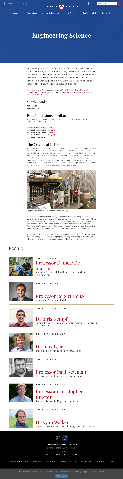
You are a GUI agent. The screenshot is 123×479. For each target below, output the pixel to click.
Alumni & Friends (70, 13)
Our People (106, 13)
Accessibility (65, 461)
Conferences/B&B (89, 13)
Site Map (112, 461)
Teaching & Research (50, 13)
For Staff (22, 3)
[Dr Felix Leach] (111, 342)
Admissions (32, 13)
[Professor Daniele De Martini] (111, 266)
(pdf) (50, 128)
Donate (91, 3)
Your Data (37, 461)
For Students (10, 3)
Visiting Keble (86, 461)
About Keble (18, 13)
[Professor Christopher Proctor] (111, 393)
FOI (76, 461)
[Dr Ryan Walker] (111, 418)
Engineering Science (68, 92)
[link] (61, 266)
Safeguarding (50, 461)
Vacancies (100, 461)
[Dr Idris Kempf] (111, 317)
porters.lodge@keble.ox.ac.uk (64, 455)
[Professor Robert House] (111, 292)
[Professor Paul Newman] (111, 367)
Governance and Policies (18, 461)
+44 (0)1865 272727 (63, 451)
